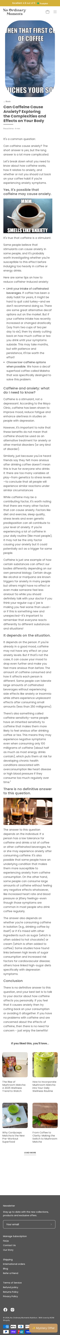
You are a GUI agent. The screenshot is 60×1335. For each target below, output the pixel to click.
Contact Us (9, 1245)
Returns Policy (10, 1291)
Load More (30, 1152)
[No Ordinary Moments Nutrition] (14, 12)
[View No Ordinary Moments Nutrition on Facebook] (5, 1309)
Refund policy (10, 1287)
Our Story (8, 1249)
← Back (6, 101)
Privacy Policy (10, 1296)
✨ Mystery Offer (43, 1328)
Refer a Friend (10, 1273)
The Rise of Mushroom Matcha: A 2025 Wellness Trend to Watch (14, 1086)
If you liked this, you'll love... (30, 1043)
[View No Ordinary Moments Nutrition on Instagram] (12, 1309)
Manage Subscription (15, 1236)
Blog (5, 1268)
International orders (14, 1264)
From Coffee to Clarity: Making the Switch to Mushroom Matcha (44, 1137)
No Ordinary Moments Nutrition (24, 1318)
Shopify (6, 1320)
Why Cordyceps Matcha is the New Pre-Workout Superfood (13, 1137)
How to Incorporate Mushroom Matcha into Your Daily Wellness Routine (44, 1086)
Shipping (8, 1259)
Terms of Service (12, 1282)
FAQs (6, 1240)
